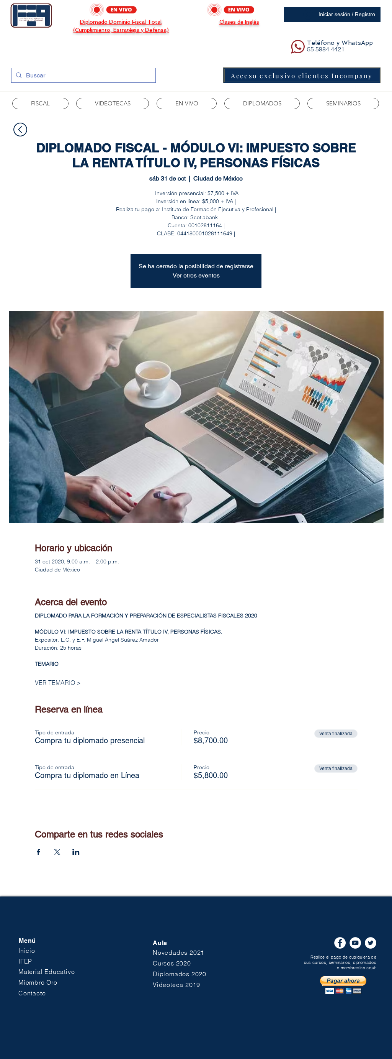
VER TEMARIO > (58, 682)
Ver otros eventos (196, 275)
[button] (112, 103)
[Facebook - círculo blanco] (340, 943)
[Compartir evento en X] (57, 852)
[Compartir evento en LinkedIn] (76, 852)
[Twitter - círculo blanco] (370, 943)
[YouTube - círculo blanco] (355, 943)
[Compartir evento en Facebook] (38, 852)
